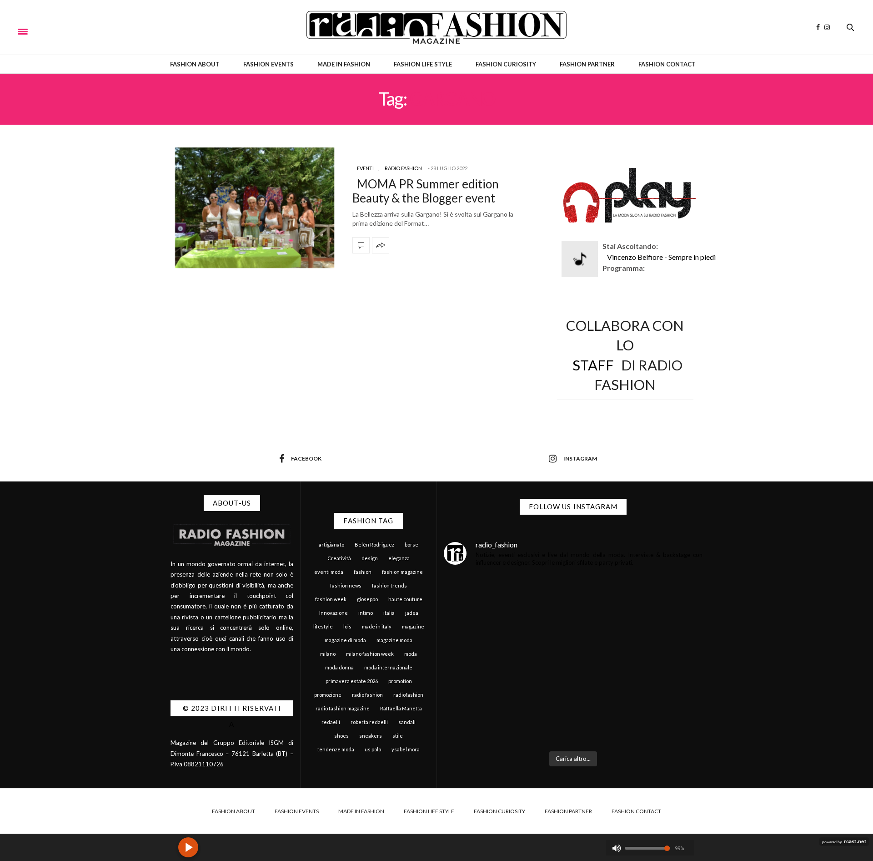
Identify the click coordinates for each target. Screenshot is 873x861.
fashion (362, 572)
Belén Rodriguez (374, 544)
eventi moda (328, 572)
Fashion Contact (667, 64)
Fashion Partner (587, 64)
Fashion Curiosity (506, 64)
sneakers (370, 736)
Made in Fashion (343, 64)
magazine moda (394, 640)
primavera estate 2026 (352, 681)
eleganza (399, 558)
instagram (580, 458)
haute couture (405, 599)
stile (397, 736)
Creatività (339, 558)
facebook (306, 458)
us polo (373, 749)
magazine (413, 626)
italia (389, 613)
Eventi (365, 168)
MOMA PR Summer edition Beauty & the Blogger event (425, 191)
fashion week (330, 599)
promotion (400, 681)
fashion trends (389, 585)
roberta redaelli (369, 722)
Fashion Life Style (423, 64)
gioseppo (367, 599)
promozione (327, 695)
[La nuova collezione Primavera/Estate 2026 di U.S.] (507, 705)
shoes (341, 736)
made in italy (376, 626)
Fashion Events (268, 64)
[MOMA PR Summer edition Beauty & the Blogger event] (255, 208)
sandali (407, 722)
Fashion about (195, 64)
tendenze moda (335, 749)
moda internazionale (388, 667)
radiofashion (408, 695)
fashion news (345, 585)
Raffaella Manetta (401, 708)
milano (328, 654)
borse (411, 544)
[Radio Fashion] (436, 27)
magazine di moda (345, 640)
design (369, 558)
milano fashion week (370, 654)
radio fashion (367, 695)
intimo (365, 613)
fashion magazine (402, 572)
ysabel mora (405, 749)
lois (347, 626)
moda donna (339, 667)
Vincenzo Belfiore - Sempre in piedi (661, 257)
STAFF (593, 365)
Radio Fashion (403, 168)
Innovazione (333, 613)
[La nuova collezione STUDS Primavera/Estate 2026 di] (639, 705)
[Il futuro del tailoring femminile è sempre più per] (507, 625)
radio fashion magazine (343, 708)
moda (410, 654)
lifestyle (323, 626)
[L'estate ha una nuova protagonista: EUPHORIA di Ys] (639, 625)
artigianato (331, 544)
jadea (411, 613)
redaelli (330, 722)
